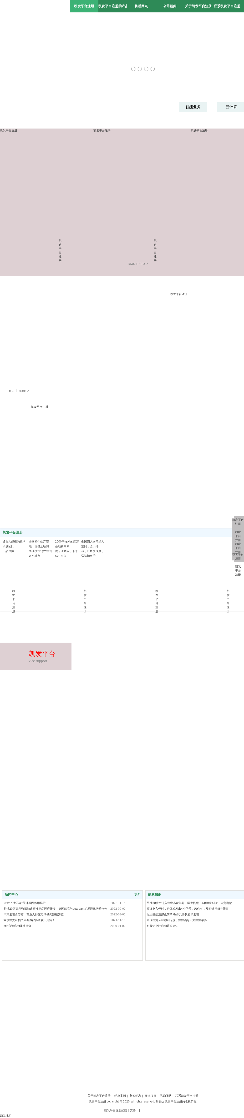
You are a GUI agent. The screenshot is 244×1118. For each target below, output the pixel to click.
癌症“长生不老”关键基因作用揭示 (25, 903)
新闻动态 (135, 1095)
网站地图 (5, 1116)
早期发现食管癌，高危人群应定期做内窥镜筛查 (34, 914)
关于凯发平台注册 (99, 1095)
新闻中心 (11, 894)
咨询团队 (166, 1095)
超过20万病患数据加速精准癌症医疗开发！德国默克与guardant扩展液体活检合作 (55, 908)
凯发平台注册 (84, 6)
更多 (137, 894)
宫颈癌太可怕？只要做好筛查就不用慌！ (29, 920)
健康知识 (154, 894)
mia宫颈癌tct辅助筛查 (17, 926)
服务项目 (150, 1095)
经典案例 (120, 1095)
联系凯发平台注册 (186, 1095)
